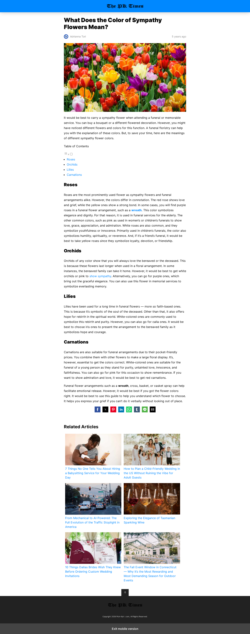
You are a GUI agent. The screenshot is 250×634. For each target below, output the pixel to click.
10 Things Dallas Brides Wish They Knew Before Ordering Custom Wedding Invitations (93, 571)
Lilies (70, 169)
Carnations (74, 174)
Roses (71, 159)
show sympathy (100, 276)
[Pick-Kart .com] (125, 605)
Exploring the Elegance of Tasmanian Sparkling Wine (149, 520)
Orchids (72, 164)
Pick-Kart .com (125, 6)
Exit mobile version (125, 629)
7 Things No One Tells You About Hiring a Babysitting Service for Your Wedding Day (92, 473)
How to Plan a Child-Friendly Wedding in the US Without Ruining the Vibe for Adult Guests (152, 473)
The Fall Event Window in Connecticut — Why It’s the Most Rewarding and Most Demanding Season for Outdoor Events (150, 573)
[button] (97, 409)
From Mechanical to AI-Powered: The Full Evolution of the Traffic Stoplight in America (92, 522)
